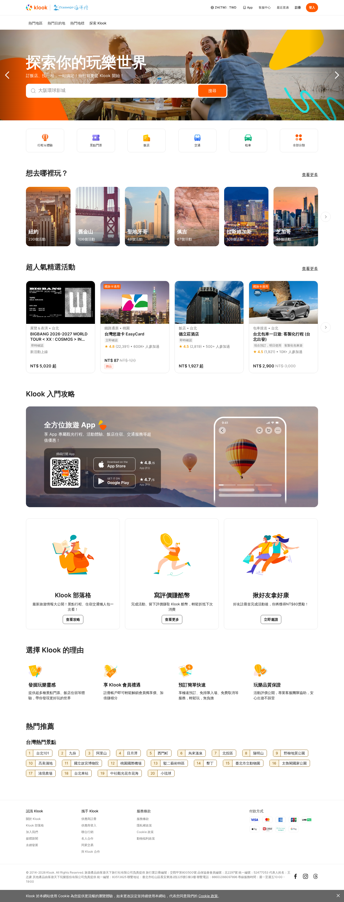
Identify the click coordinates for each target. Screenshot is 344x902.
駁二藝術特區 (174, 763)
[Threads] (315, 876)
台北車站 (81, 773)
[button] (17, 75)
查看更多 (310, 174)
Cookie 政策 (208, 896)
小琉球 (166, 773)
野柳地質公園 (294, 753)
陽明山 (258, 753)
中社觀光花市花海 (124, 773)
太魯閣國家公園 (294, 763)
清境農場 (45, 773)
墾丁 (210, 763)
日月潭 (132, 753)
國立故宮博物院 (86, 763)
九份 (72, 753)
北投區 (227, 753)
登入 (312, 7)
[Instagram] (305, 876)
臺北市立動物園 (247, 763)
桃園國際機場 (131, 763)
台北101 (42, 753)
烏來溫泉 (195, 753)
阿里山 (101, 753)
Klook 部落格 (35, 825)
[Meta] (295, 876)
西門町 (163, 753)
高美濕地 (46, 763)
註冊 (298, 7)
